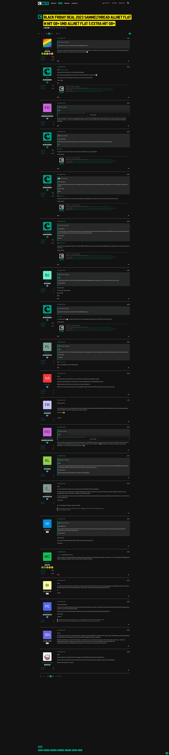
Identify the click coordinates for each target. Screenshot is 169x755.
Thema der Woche (77, 162)
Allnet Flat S (68, 750)
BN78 (61, 149)
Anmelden (114, 3)
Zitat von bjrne (63, 178)
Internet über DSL (105, 89)
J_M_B (60, 554)
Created (75, 91)
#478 (128, 601)
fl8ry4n (64, 349)
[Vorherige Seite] (39, 34)
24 (49, 33)
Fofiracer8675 (64, 69)
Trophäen (43, 58)
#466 (128, 221)
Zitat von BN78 (63, 135)
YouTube (95, 91)
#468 (128, 304)
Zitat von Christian (64, 274)
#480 (128, 651)
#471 (128, 400)
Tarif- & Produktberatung (88, 89)
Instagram (88, 91)
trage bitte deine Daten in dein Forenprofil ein (100, 88)
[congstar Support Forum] (43, 3)
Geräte (112, 89)
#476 (128, 552)
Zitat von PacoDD (64, 42)
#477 (128, 580)
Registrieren (122, 3)
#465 (128, 174)
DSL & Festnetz (108, 161)
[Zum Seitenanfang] (166, 753)
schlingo (83, 619)
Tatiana (83, 508)
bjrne (62, 196)
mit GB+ (80, 750)
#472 (128, 427)
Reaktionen (43, 56)
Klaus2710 (64, 463)
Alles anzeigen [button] (93, 114)
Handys (114, 161)
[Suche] (128, 3)
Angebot (40, 750)
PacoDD (63, 243)
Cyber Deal (46, 750)
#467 (128, 270)
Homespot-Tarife (100, 161)
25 (51, 33)
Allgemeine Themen (77, 161)
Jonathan (63, 362)
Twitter (97, 162)
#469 (128, 342)
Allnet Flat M (60, 750)
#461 (128, 38)
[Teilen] (130, 34)
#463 (128, 103)
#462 (128, 66)
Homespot (97, 89)
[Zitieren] (128, 61)
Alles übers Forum (77, 89)
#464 (128, 131)
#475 (128, 519)
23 (46, 33)
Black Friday (53, 750)
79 (56, 33)
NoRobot (74, 750)
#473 (128, 455)
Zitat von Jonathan (64, 346)
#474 (128, 483)
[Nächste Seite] (59, 34)
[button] (106, 3)
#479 (128, 630)
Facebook (81, 91)
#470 (128, 373)
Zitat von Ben (63, 107)
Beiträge (42, 59)
